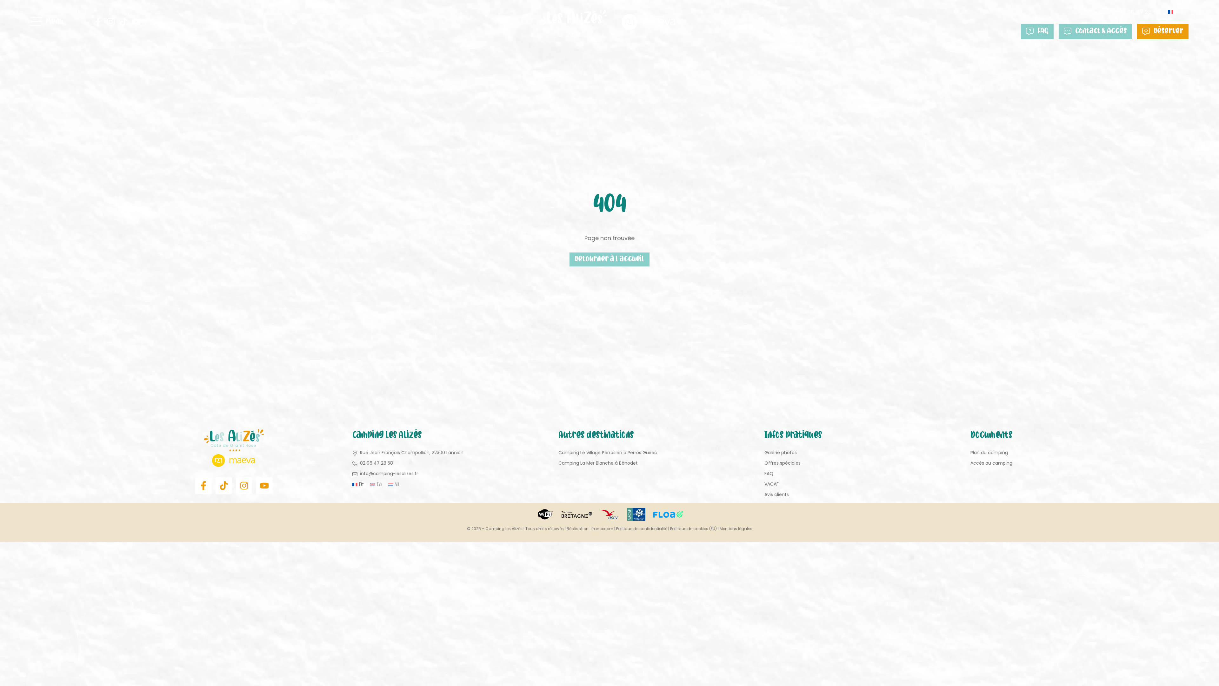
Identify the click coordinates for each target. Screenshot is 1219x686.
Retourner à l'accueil (609, 259)
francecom (602, 528)
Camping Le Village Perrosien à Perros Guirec (607, 452)
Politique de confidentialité (641, 528)
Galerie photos (780, 452)
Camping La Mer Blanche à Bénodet (598, 463)
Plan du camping (989, 452)
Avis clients (776, 494)
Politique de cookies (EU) (693, 528)
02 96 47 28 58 (1140, 12)
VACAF (771, 484)
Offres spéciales (782, 463)
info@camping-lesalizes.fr (389, 473)
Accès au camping (991, 463)
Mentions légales (736, 528)
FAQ (1043, 31)
